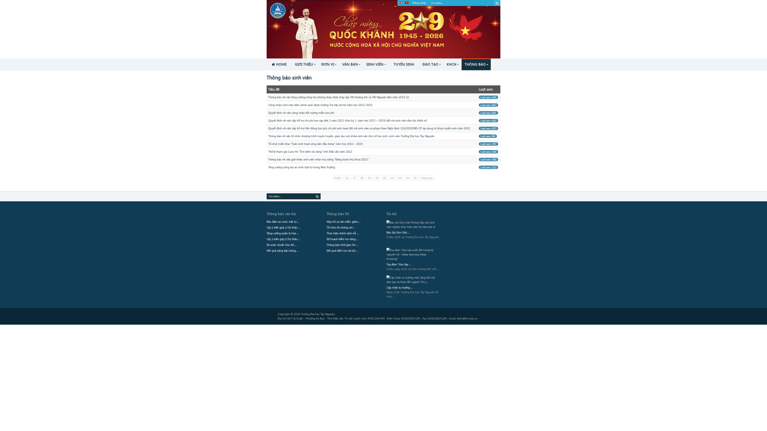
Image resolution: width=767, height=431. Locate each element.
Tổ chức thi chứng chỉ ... (341, 227)
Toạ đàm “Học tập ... (398, 264)
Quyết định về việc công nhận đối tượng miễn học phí (301, 113)
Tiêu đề (273, 89)
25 (415, 178)
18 (362, 178)
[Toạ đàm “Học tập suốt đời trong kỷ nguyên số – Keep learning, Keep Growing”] (412, 254)
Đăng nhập (419, 3)
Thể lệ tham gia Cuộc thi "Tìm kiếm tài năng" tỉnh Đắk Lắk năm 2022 (310, 151)
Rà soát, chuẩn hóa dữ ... (281, 245)
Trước (337, 178)
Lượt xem (486, 89)
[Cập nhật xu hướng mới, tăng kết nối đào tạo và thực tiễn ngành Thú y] (412, 279)
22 (392, 178)
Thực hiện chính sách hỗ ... (343, 233)
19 (369, 178)
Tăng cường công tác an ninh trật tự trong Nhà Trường (301, 167)
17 (354, 178)
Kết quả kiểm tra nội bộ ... (342, 250)
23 (399, 178)
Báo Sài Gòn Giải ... (397, 232)
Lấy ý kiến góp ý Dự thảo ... (283, 227)
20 (377, 178)
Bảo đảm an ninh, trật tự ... (283, 221)
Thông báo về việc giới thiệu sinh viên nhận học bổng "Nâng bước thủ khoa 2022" (318, 159)
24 (407, 178)
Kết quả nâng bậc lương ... (282, 250)
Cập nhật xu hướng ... (399, 287)
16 (346, 178)
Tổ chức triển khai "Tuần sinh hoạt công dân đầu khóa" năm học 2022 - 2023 (315, 144)
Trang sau (427, 178)
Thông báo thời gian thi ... (342, 245)
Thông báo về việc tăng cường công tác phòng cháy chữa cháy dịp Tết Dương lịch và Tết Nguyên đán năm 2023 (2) (338, 97)
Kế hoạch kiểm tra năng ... (342, 239)
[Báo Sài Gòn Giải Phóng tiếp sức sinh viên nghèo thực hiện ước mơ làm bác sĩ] (412, 224)
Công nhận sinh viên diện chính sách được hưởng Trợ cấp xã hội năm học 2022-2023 (320, 105)
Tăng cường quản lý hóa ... (283, 233)
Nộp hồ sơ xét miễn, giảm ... (344, 221)
